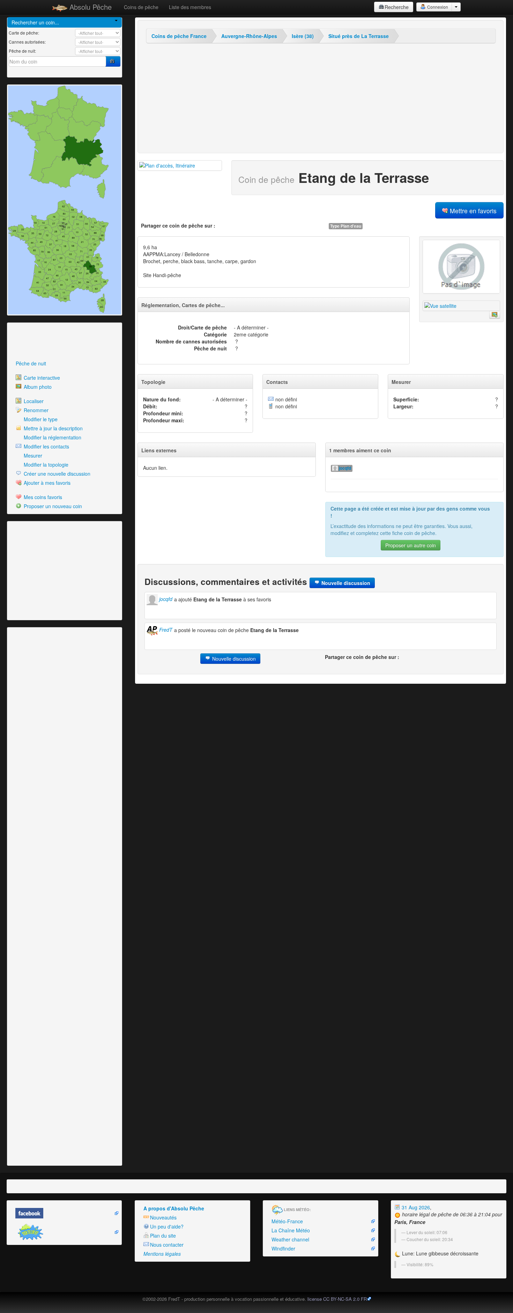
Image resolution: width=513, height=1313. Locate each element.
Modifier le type (40, 419)
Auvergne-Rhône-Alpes (249, 35)
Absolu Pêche (89, 7)
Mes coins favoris (42, 497)
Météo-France (287, 1221)
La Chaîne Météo (291, 1230)
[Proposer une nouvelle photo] (494, 315)
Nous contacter (167, 1244)
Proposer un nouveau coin (52, 506)
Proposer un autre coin (410, 545)
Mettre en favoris (472, 210)
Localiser (33, 401)
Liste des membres (190, 6)
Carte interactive (41, 377)
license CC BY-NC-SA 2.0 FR (337, 1299)
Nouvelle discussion (345, 582)
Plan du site (163, 1235)
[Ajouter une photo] (461, 267)
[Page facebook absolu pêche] (64, 1213)
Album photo (37, 386)
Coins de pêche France (179, 35)
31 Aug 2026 (415, 1207)
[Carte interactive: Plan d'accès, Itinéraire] (179, 165)
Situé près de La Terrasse (358, 35)
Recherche (397, 6)
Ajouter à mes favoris (46, 482)
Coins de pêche (141, 6)
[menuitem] (64, 363)
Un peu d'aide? (167, 1226)
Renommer (35, 410)
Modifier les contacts (45, 446)
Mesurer (32, 455)
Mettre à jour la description (52, 428)
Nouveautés (163, 1217)
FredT (165, 629)
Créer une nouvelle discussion (56, 473)
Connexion (437, 7)
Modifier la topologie (45, 464)
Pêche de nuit (31, 363)
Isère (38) (303, 35)
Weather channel (290, 1239)
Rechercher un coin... (35, 22)
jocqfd (344, 468)
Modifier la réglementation (51, 437)
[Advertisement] (47, 341)
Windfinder (283, 1248)
